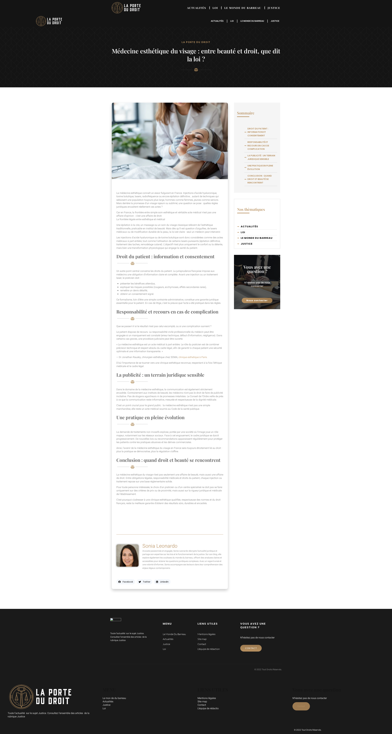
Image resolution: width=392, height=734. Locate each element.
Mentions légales (207, 698)
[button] (125, 581)
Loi (215, 7)
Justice (274, 7)
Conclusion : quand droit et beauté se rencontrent (259, 179)
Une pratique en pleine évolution (260, 167)
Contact (202, 705)
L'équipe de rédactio (208, 708)
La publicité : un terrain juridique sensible (261, 157)
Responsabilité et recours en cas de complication (258, 146)
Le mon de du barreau (114, 698)
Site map (202, 701)
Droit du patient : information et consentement (257, 132)
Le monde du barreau (242, 7)
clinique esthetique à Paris (193, 357)
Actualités (196, 7)
